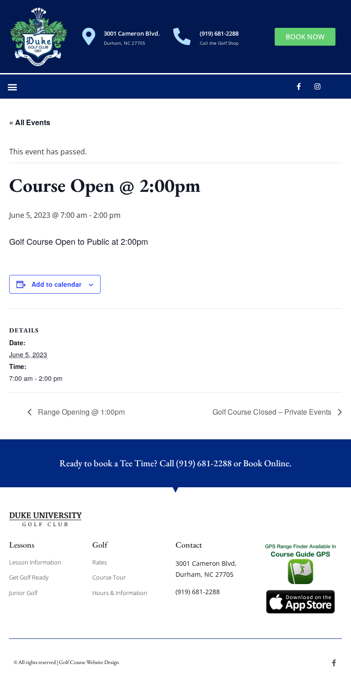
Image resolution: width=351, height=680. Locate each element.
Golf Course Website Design (89, 662)
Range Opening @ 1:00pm (80, 411)
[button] (12, 86)
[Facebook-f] (298, 87)
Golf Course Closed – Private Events (273, 411)
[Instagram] (317, 87)
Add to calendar (56, 284)
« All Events (29, 122)
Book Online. (267, 463)
